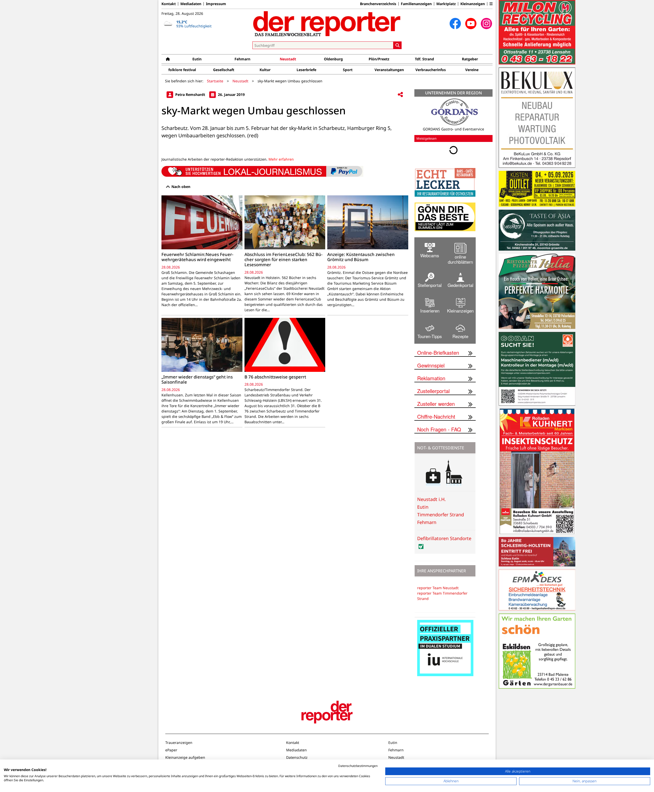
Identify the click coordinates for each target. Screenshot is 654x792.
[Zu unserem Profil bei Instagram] (486, 23)
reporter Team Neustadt (438, 587)
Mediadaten (190, 4)
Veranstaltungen (389, 69)
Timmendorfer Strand (440, 514)
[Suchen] (397, 45)
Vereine (471, 69)
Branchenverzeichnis (378, 4)
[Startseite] (168, 59)
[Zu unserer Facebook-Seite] (455, 23)
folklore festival (182, 69)
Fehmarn (242, 59)
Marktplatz (446, 4)
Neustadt (288, 59)
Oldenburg (333, 59)
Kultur (265, 69)
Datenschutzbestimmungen (358, 766)
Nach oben (180, 186)
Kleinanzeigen (472, 4)
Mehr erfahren (281, 159)
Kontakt (168, 4)
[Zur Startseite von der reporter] (327, 23)
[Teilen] (400, 94)
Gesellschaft (223, 69)
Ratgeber (470, 59)
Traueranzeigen (178, 742)
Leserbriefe (306, 69)
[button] (491, 4)
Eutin (197, 59)
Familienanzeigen (416, 4)
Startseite (215, 81)
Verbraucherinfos (430, 69)
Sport (348, 69)
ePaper (171, 750)
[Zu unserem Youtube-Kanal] (470, 23)
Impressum (216, 4)
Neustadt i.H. (431, 499)
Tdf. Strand (424, 59)
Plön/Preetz (379, 59)
